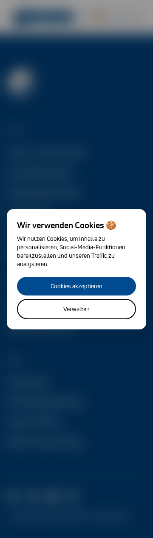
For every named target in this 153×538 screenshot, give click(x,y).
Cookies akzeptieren (76, 286)
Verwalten (76, 309)
